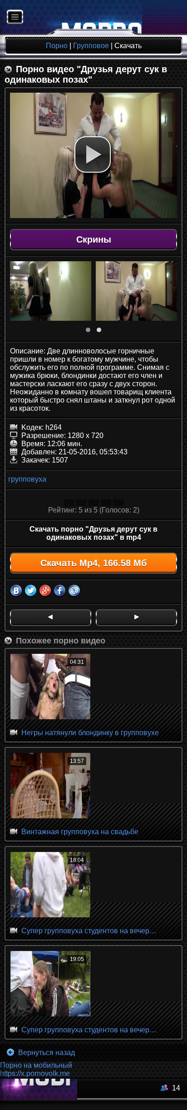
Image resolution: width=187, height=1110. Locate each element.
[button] (92, 154)
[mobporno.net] (71, 17)
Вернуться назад (45, 1052)
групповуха (27, 479)
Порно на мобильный (36, 1065)
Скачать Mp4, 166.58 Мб (93, 563)
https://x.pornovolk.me (35, 1073)
